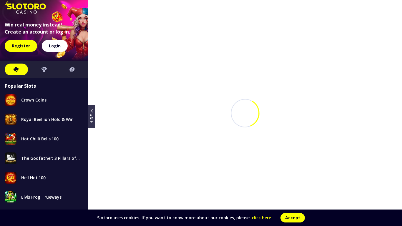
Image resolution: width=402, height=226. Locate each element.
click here (261, 217)
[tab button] (16, 69)
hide (91, 119)
